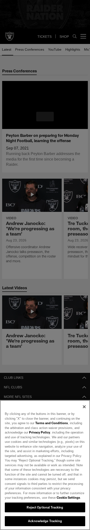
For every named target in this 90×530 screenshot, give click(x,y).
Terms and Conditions (38, 423)
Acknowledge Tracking (45, 521)
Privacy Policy (39, 432)
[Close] (84, 407)
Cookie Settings (48, 497)
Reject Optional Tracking (45, 507)
